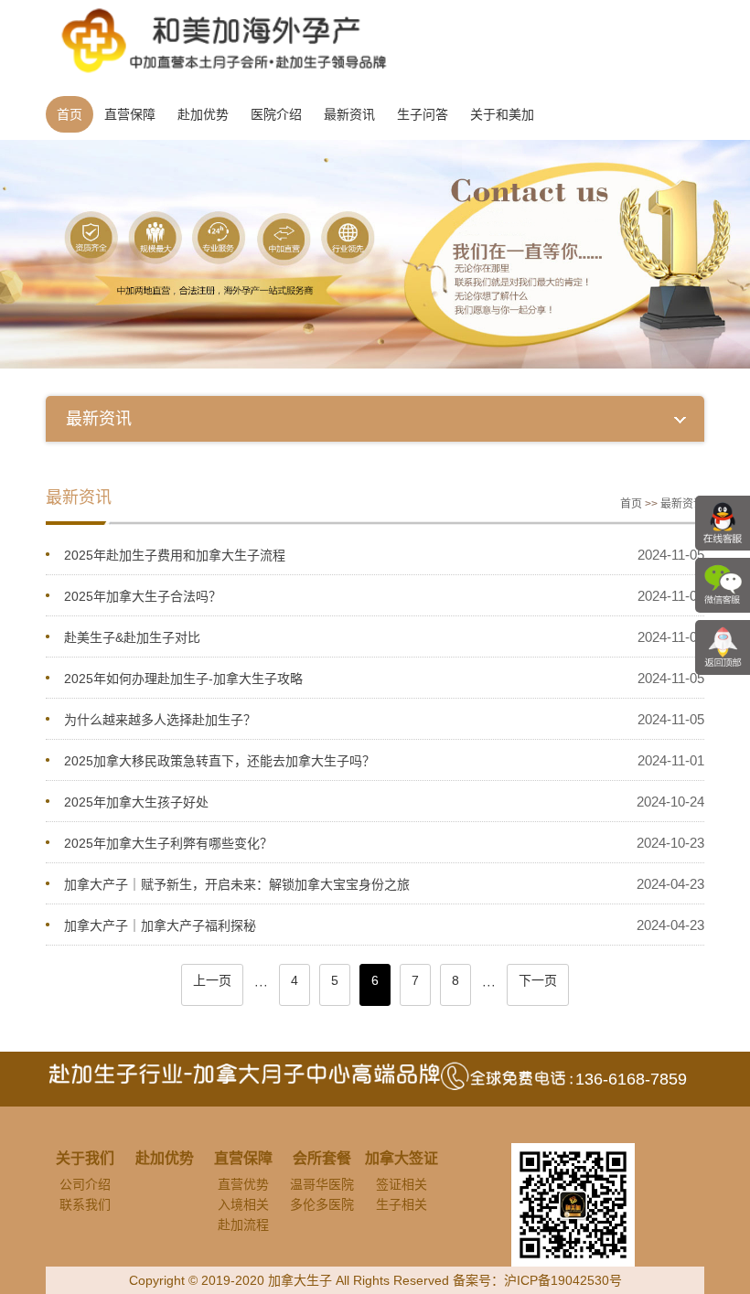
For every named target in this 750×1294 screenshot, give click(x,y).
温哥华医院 (322, 1184)
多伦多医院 (322, 1204)
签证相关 (401, 1184)
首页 (69, 114)
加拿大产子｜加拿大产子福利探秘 (160, 925)
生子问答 (422, 114)
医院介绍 (276, 114)
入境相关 (243, 1204)
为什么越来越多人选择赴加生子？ (160, 719)
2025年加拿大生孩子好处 (136, 802)
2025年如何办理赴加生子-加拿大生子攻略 (183, 678)
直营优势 (243, 1184)
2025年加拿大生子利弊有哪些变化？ (168, 843)
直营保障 (129, 114)
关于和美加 (502, 114)
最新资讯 (349, 114)
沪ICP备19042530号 (563, 1280)
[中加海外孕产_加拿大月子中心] (217, 40)
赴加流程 (243, 1224)
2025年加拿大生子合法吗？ (142, 596)
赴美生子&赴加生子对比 (132, 637)
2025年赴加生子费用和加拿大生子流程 (174, 555)
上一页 (212, 980)
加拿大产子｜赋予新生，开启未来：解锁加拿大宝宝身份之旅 (237, 884)
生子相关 (401, 1204)
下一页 (538, 980)
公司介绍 (85, 1184)
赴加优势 (203, 114)
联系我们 (85, 1204)
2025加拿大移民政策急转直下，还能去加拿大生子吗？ (219, 761)
